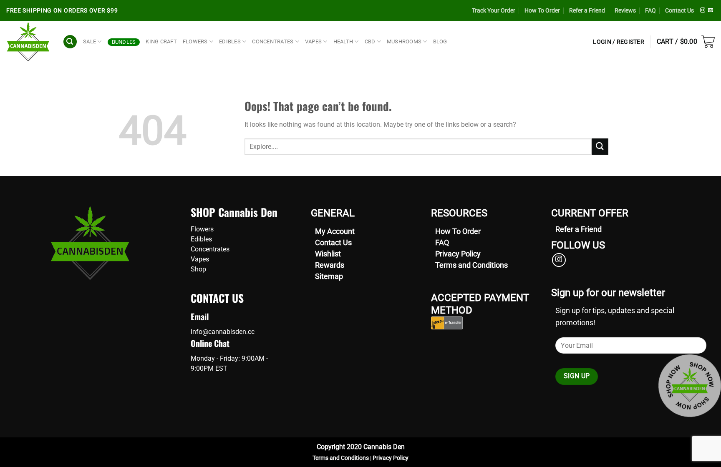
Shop (198, 269)
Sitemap (329, 276)
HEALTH (343, 41)
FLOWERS (195, 41)
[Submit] (600, 146)
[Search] (70, 42)
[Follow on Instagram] (702, 10)
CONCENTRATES (272, 41)
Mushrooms (404, 41)
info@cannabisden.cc (223, 332)
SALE (89, 41)
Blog (440, 41)
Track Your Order (493, 10)
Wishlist (328, 253)
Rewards (329, 265)
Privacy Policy (458, 253)
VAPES (313, 41)
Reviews (625, 10)
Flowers (202, 229)
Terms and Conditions (471, 265)
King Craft (161, 41)
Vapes (200, 259)
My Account (335, 231)
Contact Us (679, 10)
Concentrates (210, 249)
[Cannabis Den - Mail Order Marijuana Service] (28, 41)
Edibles (201, 239)
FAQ (650, 10)
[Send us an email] (710, 10)
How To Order (542, 10)
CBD (370, 41)
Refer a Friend (587, 10)
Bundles (124, 42)
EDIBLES (230, 41)
